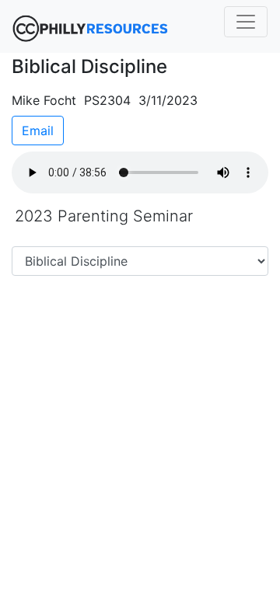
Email (38, 130)
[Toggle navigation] (246, 21)
